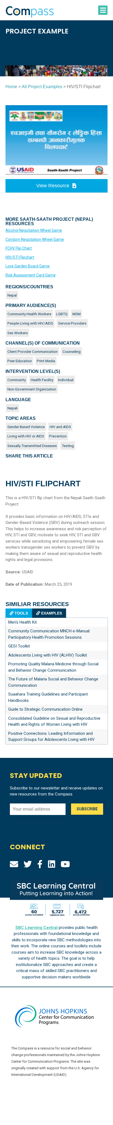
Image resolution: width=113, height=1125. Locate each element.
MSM (76, 314)
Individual (66, 380)
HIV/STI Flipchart (19, 257)
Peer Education (19, 361)
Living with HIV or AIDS (25, 436)
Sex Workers (17, 333)
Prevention (58, 436)
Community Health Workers (29, 314)
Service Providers (72, 323)
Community (16, 380)
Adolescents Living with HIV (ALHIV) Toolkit (47, 655)
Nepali (12, 408)
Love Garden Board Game (27, 266)
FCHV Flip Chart (18, 248)
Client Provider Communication (32, 351)
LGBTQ (61, 314)
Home (11, 86)
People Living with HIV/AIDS (30, 323)
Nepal (12, 295)
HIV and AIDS (60, 427)
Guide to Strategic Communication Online (45, 709)
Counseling (72, 351)
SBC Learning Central (36, 927)
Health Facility (42, 380)
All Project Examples (42, 86)
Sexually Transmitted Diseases (32, 445)
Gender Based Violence (26, 427)
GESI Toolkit (19, 646)
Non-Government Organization (31, 389)
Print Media (46, 361)
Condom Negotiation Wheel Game (34, 239)
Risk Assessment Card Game (30, 275)
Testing (68, 445)
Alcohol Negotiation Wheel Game (33, 230)
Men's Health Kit (22, 622)
